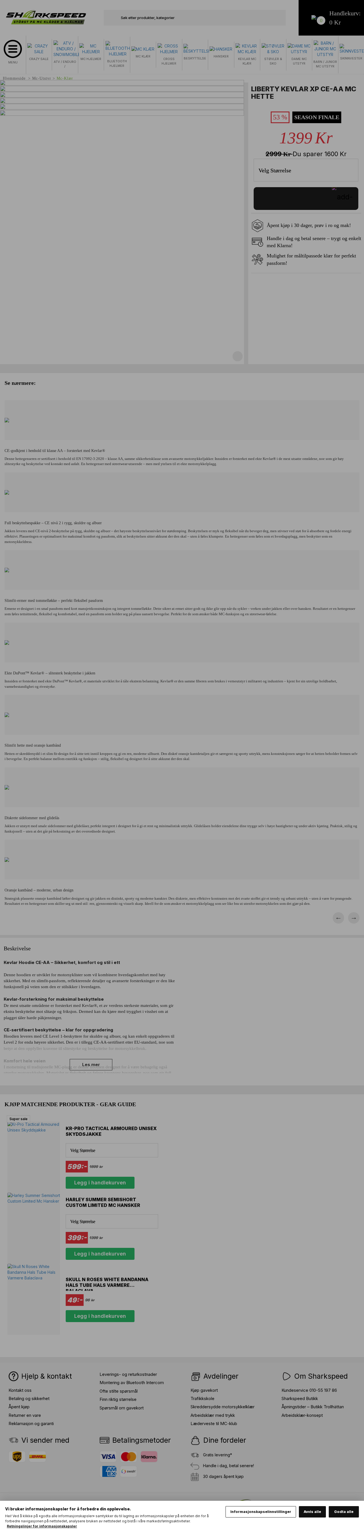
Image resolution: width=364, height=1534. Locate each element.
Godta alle (343, 1512)
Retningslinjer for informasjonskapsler (42, 1526)
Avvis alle (312, 1512)
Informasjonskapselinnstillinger (260, 1512)
